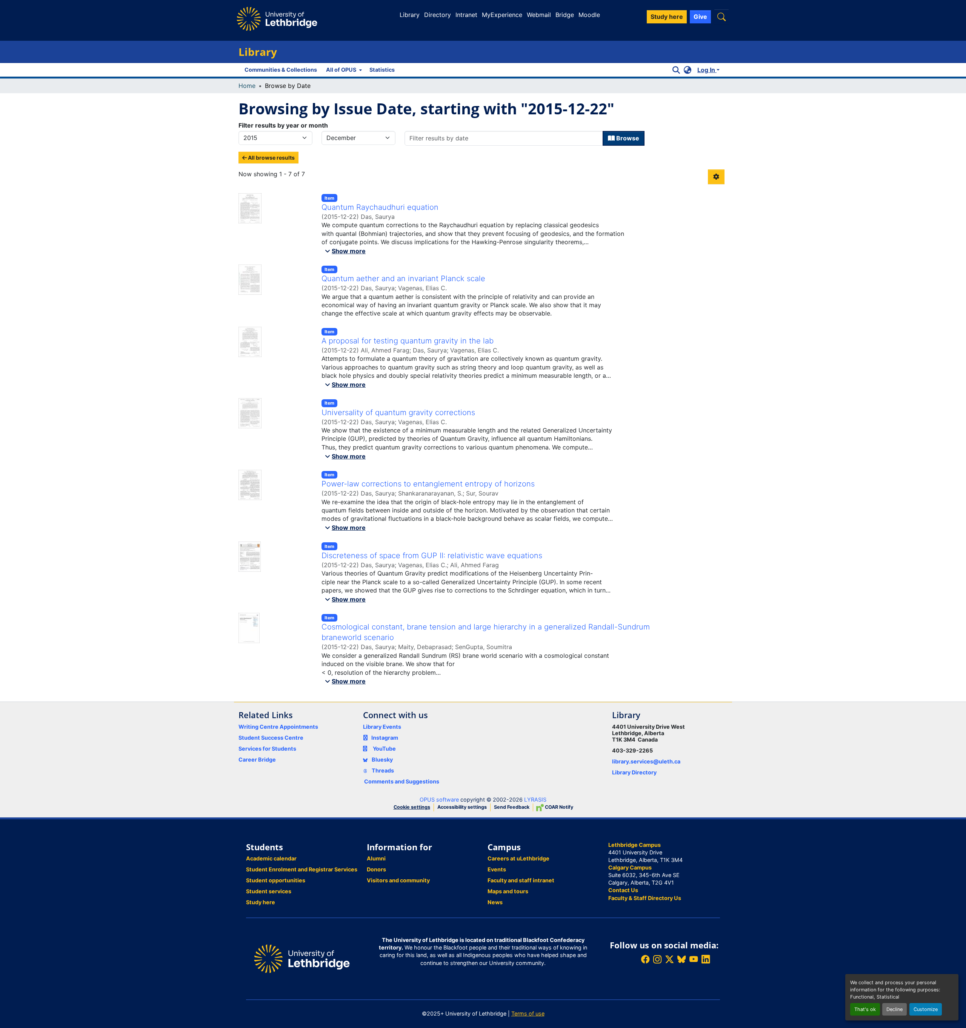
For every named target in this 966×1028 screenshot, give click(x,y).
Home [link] (246, 85)
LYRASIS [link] (535, 799)
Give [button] (700, 16)
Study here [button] (667, 16)
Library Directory (634, 772)
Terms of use (528, 1013)
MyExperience (502, 14)
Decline (894, 1009)
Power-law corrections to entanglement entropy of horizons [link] (428, 483)
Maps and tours (508, 891)
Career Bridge (257, 759)
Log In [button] (707, 70)
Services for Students (267, 748)
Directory (437, 14)
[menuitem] (343, 70)
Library (410, 14)
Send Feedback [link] (511, 807)
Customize (926, 1009)
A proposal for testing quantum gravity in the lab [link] (407, 340)
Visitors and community (398, 880)
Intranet (466, 14)
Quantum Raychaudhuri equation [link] (379, 207)
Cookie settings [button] (412, 807)
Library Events (382, 726)
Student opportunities (275, 880)
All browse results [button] (271, 157)
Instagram (384, 737)
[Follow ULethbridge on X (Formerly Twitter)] (669, 959)
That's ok (865, 1009)
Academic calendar (271, 858)
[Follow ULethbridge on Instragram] (657, 959)
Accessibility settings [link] (462, 807)
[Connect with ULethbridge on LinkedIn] (706, 959)
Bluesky (382, 759)
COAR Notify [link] (558, 807)
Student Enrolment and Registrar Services (301, 869)
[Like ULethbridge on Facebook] (645, 959)
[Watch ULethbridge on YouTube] (694, 959)
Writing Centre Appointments (278, 726)
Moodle (589, 14)
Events (497, 869)
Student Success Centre (270, 737)
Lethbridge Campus (634, 845)
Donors (376, 869)
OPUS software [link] (439, 799)
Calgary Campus (630, 867)
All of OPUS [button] (341, 69)
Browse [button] (627, 138)
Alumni (376, 858)
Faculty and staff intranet (521, 880)
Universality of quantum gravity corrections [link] (398, 412)
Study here (260, 902)
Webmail (539, 14)
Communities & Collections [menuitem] (281, 69)
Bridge (564, 14)
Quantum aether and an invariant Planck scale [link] (403, 278)
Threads (382, 770)
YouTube (384, 748)
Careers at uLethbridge (518, 858)
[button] (721, 17)
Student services (268, 891)
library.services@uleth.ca (646, 761)
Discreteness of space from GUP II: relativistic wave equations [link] (431, 555)
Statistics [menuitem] (382, 69)
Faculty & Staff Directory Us (644, 898)
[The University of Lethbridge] (302, 958)
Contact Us (623, 890)
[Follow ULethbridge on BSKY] (681, 959)
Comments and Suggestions (401, 781)
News (495, 902)
